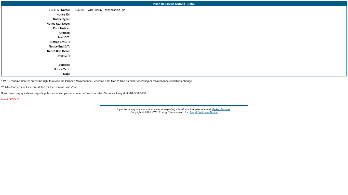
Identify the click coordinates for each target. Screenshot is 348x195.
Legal (193, 112)
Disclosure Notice (207, 112)
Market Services (221, 109)
